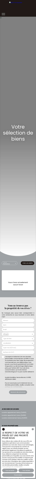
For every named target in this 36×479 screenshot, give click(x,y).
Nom (4, 325)
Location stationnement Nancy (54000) (14, 418)
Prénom (5, 320)
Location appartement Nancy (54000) (14, 412)
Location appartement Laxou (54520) (14, 415)
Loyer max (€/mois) (9, 347)
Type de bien (7, 338)
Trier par (5, 262)
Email (4, 329)
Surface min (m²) (8, 352)
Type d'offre (5, 333)
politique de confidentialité (13, 387)
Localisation (7, 343)
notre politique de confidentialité (12, 467)
